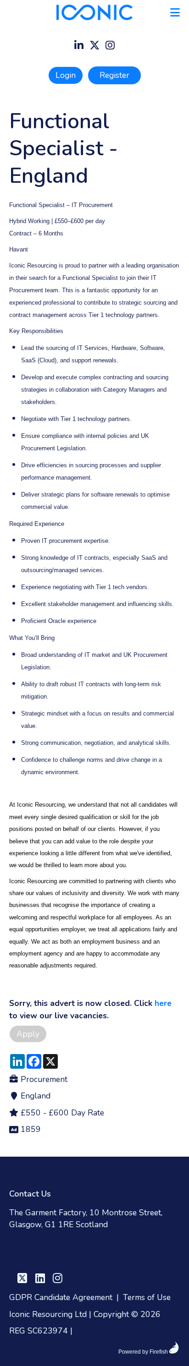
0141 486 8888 (39, 1256)
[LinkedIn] (78, 46)
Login (66, 75)
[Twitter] (94, 46)
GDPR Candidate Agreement (60, 1297)
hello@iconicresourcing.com (59, 1240)
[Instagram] (110, 46)
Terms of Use (147, 1297)
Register (114, 75)
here (163, 1003)
